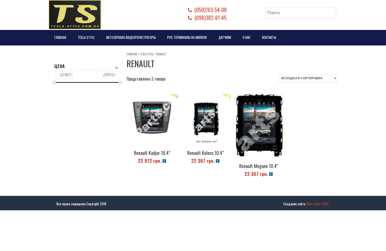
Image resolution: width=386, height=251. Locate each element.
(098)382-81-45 (211, 18)
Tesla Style (86, 37)
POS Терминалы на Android (187, 37)
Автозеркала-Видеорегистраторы (131, 37)
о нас (247, 37)
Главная (60, 37)
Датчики (224, 37)
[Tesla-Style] (75, 14)
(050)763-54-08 (211, 10)
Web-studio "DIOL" (318, 203)
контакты (269, 37)
